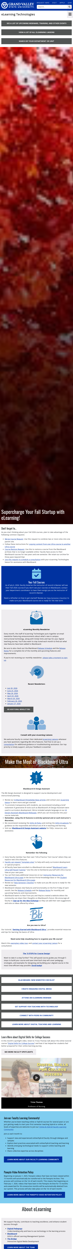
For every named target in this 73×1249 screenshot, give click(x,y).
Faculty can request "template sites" (20, 862)
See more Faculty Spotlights (19, 1052)
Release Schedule (45, 648)
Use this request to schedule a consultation (23, 559)
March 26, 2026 (13, 698)
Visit (54, 3)
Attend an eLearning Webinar (36, 998)
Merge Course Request (14, 539)
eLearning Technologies (18, 14)
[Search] (69, 7)
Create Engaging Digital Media (36, 989)
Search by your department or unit (36, 41)
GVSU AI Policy (36, 823)
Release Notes (44, 890)
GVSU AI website (62, 823)
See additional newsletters (18, 709)
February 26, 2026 (14, 701)
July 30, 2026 (12, 688)
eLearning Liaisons (50, 739)
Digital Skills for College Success (21, 1043)
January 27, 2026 (14, 703)
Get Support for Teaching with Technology (36, 1006)
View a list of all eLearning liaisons (36, 32)
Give (70, 3)
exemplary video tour (19, 943)
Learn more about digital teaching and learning (36, 1024)
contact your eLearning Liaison (45, 943)
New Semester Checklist (57, 598)
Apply (62, 3)
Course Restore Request (14, 549)
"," (29, 929)
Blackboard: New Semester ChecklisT (36, 980)
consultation (9, 744)
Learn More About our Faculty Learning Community (33, 1159)
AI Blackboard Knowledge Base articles (30, 800)
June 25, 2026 (12, 691)
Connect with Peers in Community (36, 1015)
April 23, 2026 (12, 696)
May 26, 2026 (12, 693)
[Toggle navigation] (70, 14)
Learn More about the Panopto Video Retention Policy (34, 1195)
